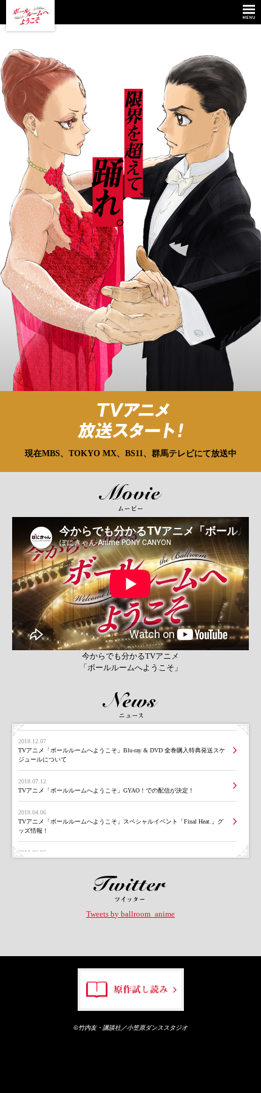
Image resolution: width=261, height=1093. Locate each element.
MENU (249, 12)
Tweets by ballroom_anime (130, 913)
